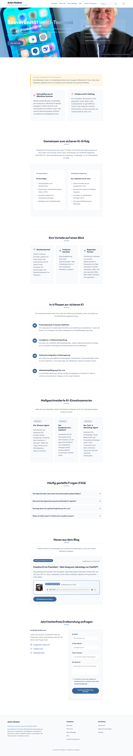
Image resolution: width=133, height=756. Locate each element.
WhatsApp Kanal (39, 653)
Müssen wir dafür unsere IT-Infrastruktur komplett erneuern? (66, 516)
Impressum (101, 725)
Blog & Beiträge (72, 3)
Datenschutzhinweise (104, 729)
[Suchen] (116, 4)
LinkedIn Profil (38, 649)
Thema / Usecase (77, 653)
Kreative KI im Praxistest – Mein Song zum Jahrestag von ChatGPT (65, 567)
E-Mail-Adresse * (77, 643)
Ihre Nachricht (76, 662)
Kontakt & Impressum (90, 3)
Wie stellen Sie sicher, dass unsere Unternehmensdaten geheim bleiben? (66, 493)
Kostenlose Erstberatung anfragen (85, 690)
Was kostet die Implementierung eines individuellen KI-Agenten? (66, 501)
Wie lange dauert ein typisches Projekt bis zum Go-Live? (66, 508)
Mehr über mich (15, 43)
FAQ (80, 3)
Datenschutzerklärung (80, 684)
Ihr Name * (75, 634)
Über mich (62, 3)
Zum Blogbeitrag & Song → (44, 599)
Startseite (54, 3)
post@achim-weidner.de (41, 644)
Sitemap (100, 732)
